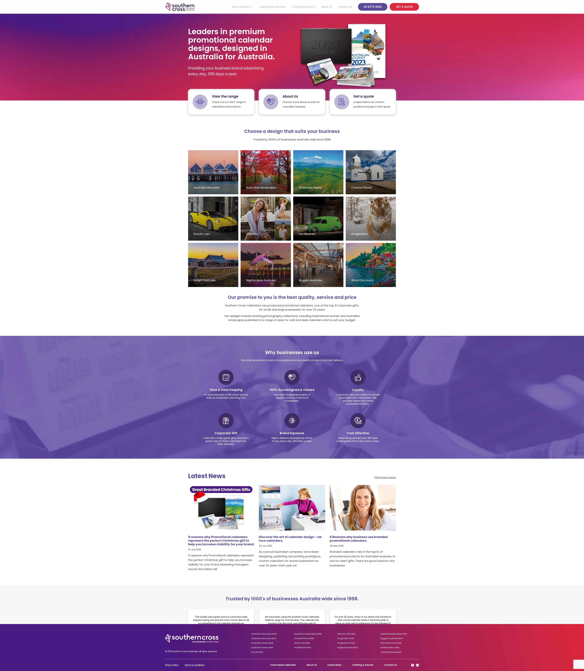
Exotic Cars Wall (302, 643)
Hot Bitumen (307, 234)
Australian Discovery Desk (264, 633)
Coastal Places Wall (304, 638)
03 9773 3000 (373, 7)
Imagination (359, 234)
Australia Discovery (207, 187)
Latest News (334, 665)
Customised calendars (272, 7)
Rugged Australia (310, 280)
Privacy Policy (171, 664)
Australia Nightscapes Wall (394, 633)
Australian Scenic (310, 187)
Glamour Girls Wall (346, 633)
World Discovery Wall (391, 643)
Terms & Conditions (194, 664)
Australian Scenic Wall (262, 647)
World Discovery (362, 280)
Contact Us (345, 7)
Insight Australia (205, 280)
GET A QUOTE (404, 7)
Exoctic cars (202, 234)
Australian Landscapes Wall (308, 633)
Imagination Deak (346, 643)
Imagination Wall (345, 638)
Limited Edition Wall (390, 647)
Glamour (252, 234)
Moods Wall (257, 652)
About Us (327, 7)
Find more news (385, 477)
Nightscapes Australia (261, 280)
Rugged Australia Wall (391, 638)
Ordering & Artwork (303, 7)
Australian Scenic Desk (262, 643)
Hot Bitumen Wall (302, 647)
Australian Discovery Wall (263, 638)
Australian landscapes (261, 187)
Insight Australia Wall (347, 647)
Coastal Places (361, 187)
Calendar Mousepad (391, 652)
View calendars (240, 7)
